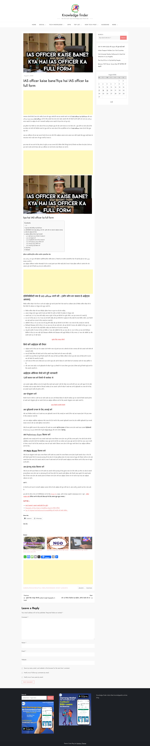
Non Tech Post (91, 24)
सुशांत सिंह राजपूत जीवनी (58, 339)
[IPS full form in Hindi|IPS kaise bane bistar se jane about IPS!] (34, 543)
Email (24, 651)
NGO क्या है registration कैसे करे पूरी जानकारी (57, 550)
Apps (69, 24)
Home (34, 24)
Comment (25, 617)
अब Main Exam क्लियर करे (34, 244)
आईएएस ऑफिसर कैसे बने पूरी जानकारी (34, 234)
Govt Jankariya (62, 588)
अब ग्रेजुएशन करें (32, 238)
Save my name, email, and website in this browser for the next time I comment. (47, 668)
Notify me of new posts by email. (33, 677)
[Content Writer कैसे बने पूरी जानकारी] (81, 543)
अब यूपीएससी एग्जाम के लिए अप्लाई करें (36, 240)
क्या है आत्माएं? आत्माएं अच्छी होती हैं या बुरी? (36, 506)
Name (24, 643)
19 (107, 90)
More (114, 24)
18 (103, 90)
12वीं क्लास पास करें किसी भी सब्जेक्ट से (36, 236)
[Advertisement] (58, 102)
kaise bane (89, 588)
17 (99, 90)
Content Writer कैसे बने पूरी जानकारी (78, 550)
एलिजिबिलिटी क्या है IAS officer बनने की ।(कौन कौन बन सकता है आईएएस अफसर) (44, 230)
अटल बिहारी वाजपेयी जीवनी (58, 405)
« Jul (111, 102)
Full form (42, 588)
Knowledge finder (75, 15)
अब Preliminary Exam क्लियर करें (36, 242)
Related (28, 250)
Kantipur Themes (81, 743)
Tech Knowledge (56, 24)
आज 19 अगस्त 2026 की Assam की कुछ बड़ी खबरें (111, 47)
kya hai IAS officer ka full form (34, 228)
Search (100, 34)
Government (51, 588)
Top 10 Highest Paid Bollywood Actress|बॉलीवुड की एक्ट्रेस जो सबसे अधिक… (46, 510)
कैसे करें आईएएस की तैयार (31, 232)
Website (24, 660)
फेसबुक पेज (53, 494)
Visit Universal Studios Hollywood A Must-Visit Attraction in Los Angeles (111, 55)
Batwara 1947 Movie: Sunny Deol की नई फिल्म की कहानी (112, 65)
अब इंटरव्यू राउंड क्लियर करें (34, 245)
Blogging (105, 24)
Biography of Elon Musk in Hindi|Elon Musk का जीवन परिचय (42, 508)
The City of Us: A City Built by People (109, 60)
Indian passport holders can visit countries (111, 50)
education (33, 588)
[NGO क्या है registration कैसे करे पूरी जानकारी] (58, 543)
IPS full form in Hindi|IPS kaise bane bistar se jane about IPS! (32, 551)
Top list (77, 24)
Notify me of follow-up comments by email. (36, 673)
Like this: (28, 247)
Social (41, 24)
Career (25, 588)
